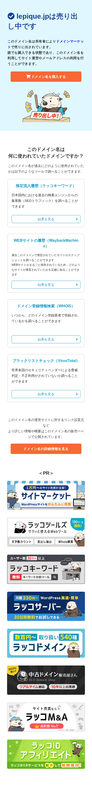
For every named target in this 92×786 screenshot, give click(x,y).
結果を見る (46, 219)
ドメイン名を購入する (48, 77)
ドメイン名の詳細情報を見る (45, 449)
